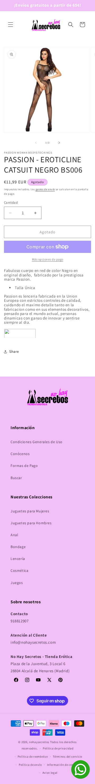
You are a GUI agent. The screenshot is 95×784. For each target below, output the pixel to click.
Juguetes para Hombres (31, 523)
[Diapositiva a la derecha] (59, 143)
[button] (10, 24)
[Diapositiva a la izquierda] (36, 143)
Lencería (18, 558)
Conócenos (20, 453)
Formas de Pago (24, 465)
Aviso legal (50, 772)
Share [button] (14, 351)
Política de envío (30, 765)
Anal (14, 534)
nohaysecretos (39, 742)
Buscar (16, 477)
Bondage (18, 546)
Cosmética (19, 570)
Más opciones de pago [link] (47, 259)
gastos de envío (45, 189)
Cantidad (11, 202)
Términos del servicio (67, 756)
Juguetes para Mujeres (30, 511)
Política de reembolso (33, 756)
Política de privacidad (58, 748)
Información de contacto (64, 765)
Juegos (17, 582)
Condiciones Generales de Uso (37, 441)
